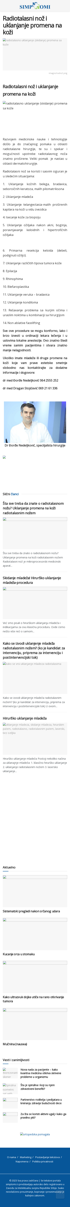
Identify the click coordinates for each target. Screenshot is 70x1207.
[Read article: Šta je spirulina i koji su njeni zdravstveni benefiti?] (10, 1088)
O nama (11, 1157)
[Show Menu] (4, 5)
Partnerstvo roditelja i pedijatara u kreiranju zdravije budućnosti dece (41, 1101)
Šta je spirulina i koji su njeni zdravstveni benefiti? (38, 1087)
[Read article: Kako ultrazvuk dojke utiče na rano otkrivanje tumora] (35, 977)
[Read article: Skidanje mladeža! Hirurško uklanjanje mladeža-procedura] (35, 603)
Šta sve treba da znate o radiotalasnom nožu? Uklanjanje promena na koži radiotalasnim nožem (33, 508)
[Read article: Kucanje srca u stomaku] (35, 934)
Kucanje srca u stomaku (19, 954)
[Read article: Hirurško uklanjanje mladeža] (35, 739)
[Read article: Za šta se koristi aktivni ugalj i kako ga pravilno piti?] (10, 1117)
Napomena (22, 1161)
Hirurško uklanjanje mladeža (24, 718)
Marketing (25, 1157)
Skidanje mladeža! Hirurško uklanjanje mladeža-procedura (32, 580)
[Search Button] (65, 5)
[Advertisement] (35, 823)
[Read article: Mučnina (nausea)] (35, 1024)
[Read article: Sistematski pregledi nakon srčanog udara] (35, 891)
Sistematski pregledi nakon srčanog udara (31, 911)
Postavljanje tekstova (47, 1157)
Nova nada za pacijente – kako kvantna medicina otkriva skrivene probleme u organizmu (41, 1073)
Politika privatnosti (42, 1161)
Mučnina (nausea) (15, 1044)
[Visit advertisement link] (35, 1134)
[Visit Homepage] (35, 5)
